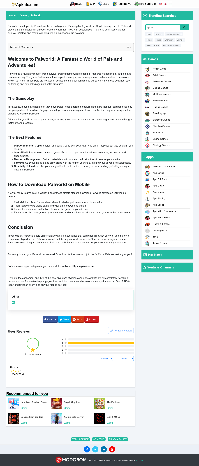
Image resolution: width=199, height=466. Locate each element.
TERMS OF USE (80, 439)
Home (12, 15)
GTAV (149, 34)
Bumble (180, 39)
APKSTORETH (153, 45)
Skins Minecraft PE (174, 34)
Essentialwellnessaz (171, 45)
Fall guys (158, 34)
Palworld (36, 15)
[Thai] (170, 4)
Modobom (139, 460)
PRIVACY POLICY (118, 439)
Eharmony (169, 39)
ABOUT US (98, 439)
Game (23, 15)
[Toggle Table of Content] (126, 47)
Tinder (149, 39)
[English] (160, 4)
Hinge (158, 39)
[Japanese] (165, 4)
